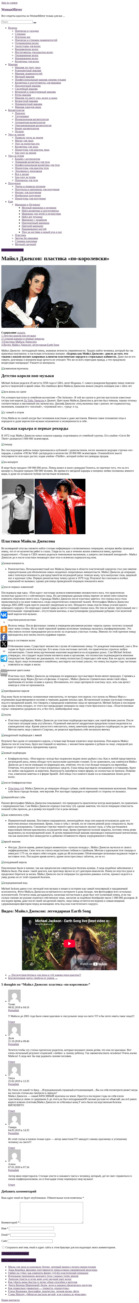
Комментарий (10, 1222)
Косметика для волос (27, 61)
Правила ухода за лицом (29, 137)
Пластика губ (16, 788)
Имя (4, 1228)
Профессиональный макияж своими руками (40, 79)
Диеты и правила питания (30, 186)
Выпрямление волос (26, 49)
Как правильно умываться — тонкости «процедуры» (38, 1288)
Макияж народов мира (28, 107)
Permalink (13, 1010)
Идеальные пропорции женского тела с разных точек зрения (43, 1276)
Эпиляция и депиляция (28, 171)
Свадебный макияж (26, 88)
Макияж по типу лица (28, 67)
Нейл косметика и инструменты (40, 210)
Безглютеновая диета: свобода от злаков (33, 978)
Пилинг (19, 131)
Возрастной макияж (26, 101)
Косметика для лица (26, 146)
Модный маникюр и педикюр (39, 207)
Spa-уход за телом (25, 177)
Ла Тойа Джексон (34, 400)
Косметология (16, 110)
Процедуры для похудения (30, 198)
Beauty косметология (27, 128)
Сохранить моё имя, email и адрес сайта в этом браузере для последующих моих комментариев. (60, 1247)
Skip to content (9, 2)
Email (5, 1234)
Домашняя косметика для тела (32, 162)
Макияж (13, 64)
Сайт (4, 1241)
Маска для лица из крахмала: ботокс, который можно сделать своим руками (52, 1266)
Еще (10, 201)
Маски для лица (24, 140)
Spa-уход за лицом (25, 152)
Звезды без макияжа (26, 238)
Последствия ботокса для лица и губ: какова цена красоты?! (44, 975)
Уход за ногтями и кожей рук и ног (42, 232)
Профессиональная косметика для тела (37, 165)
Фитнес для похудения (28, 192)
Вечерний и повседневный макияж (35, 91)
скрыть (21, 332)
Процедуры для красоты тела (32, 168)
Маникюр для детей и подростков (41, 213)
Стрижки (20, 34)
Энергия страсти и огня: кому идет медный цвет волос (40, 1279)
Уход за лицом (16, 134)
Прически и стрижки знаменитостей (36, 40)
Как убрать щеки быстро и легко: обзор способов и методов (42, 1282)
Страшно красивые (26, 241)
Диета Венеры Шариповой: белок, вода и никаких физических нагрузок (50, 1285)
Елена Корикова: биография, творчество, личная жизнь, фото (43, 1291)
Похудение (14, 183)
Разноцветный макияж (28, 70)
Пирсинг (20, 113)
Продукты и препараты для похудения (37, 189)
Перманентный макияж (28, 104)
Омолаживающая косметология (33, 125)
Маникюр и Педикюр (27, 204)
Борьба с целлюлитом (27, 158)
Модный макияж (24, 76)
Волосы (12, 27)
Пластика (20, 235)
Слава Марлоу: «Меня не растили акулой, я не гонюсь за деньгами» (47, 1294)
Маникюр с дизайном (34, 219)
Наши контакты (10, 1300)
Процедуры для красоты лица (32, 149)
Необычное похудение (28, 195)
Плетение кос (23, 37)
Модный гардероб (25, 244)
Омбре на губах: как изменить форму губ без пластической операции (48, 1273)
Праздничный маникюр (35, 222)
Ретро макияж (23, 94)
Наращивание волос (26, 58)
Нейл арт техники (32, 216)
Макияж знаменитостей (28, 73)
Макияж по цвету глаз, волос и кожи (36, 98)
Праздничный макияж (28, 85)
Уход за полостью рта (27, 143)
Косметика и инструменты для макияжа (38, 82)
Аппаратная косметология (30, 122)
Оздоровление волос (27, 43)
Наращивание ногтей (34, 229)
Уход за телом (16, 155)
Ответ (11, 1021)
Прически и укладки (27, 30)
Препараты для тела (26, 180)
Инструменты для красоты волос (34, 52)
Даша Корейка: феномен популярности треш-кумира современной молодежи (52, 1269)
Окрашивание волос (26, 55)
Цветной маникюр (32, 226)
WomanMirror (11, 9)
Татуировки (22, 116)
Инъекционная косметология (32, 119)
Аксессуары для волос (28, 46)
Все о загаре (22, 174)
